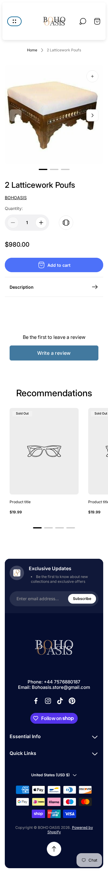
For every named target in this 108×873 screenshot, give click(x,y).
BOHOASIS (16, 197)
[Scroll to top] (54, 849)
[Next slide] (92, 115)
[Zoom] (92, 76)
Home (32, 50)
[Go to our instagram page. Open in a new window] (48, 700)
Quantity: (14, 208)
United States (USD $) (50, 775)
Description (22, 287)
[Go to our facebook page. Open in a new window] (36, 700)
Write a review (54, 353)
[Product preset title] (44, 451)
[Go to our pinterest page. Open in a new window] (72, 700)
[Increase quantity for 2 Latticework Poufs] (41, 222)
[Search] (82, 21)
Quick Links (23, 753)
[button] (43, 169)
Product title (20, 502)
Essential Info (25, 736)
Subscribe (82, 598)
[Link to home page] (54, 647)
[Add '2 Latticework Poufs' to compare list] (66, 222)
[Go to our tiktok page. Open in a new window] (60, 700)
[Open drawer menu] (14, 21)
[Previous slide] (16, 115)
